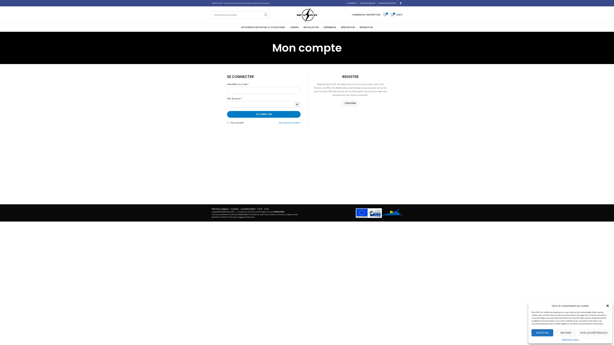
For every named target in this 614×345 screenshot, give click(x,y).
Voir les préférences (593, 332)
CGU (266, 208)
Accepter (542, 332)
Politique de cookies (570, 339)
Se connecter (264, 114)
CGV (259, 208)
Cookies (235, 208)
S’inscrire (350, 103)
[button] (607, 305)
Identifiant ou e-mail (238, 83)
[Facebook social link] (400, 3)
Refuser (566, 332)
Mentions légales (220, 208)
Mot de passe (234, 98)
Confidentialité (248, 208)
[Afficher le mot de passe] (297, 104)
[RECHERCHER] (266, 15)
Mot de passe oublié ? (290, 122)
